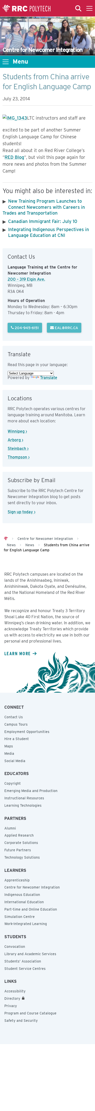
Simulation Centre (19, 917)
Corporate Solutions (21, 843)
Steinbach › (18, 448)
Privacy (10, 1006)
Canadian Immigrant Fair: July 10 (42, 221)
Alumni (10, 828)
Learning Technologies (23, 805)
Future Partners (17, 850)
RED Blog (14, 157)
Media (9, 753)
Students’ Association (22, 961)
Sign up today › (21, 512)
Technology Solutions (22, 857)
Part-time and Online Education (30, 909)
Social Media (14, 761)
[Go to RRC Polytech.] (6, 539)
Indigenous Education (22, 895)
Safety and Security (21, 1021)
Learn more (17, 653)
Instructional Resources (24, 798)
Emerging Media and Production (31, 791)
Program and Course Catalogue (30, 1013)
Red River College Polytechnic (27, 8)
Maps (8, 746)
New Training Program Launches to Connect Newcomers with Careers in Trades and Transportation (44, 207)
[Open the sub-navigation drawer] (6, 62)
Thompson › (19, 457)
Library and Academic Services (30, 954)
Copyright (12, 783)
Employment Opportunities (26, 732)
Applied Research (19, 835)
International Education (24, 902)
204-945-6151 (26, 328)
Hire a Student (16, 739)
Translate (48, 377)
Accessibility (15, 991)
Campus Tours (16, 724)
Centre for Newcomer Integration (32, 887)
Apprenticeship (17, 880)
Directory (12, 998)
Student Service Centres (25, 969)
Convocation (14, 947)
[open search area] (78, 8)
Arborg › (15, 440)
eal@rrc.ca (66, 328)
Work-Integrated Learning (25, 924)
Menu (20, 62)
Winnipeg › (17, 431)
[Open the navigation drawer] (89, 8)
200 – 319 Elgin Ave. (26, 279)
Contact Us (13, 717)
